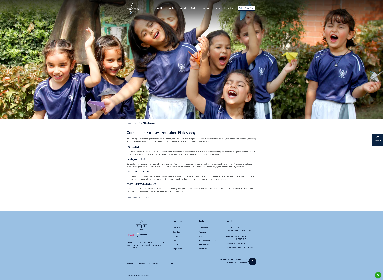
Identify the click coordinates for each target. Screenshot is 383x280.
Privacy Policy (145, 275)
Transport (176, 240)
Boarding (194, 8)
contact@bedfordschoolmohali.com (239, 248)
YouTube (170, 264)
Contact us (177, 244)
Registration (177, 249)
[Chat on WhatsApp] (378, 275)
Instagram (131, 264)
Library (175, 236)
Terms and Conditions (133, 275)
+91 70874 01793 (241, 239)
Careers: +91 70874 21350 (235, 244)
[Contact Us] (252, 261)
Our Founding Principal (207, 240)
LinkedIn (155, 264)
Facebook (143, 264)
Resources (203, 249)
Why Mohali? (204, 244)
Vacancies (203, 232)
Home (129, 123)
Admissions (203, 228)
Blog (201, 236)
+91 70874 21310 (241, 236)
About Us (137, 123)
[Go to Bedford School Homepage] (141, 224)
